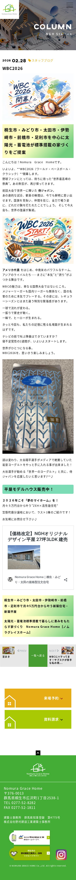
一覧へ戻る (38, 655)
